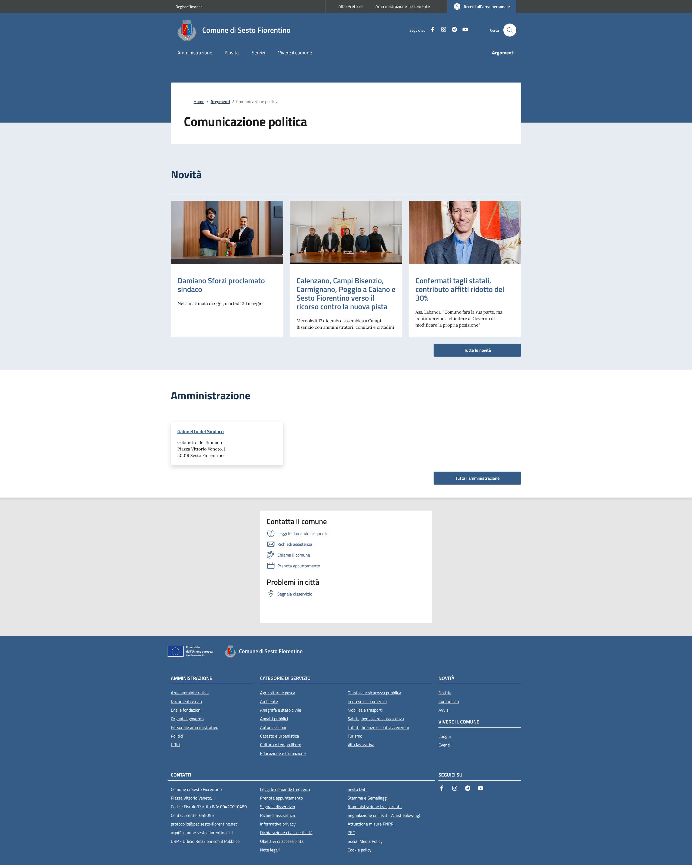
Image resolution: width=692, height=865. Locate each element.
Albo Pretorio (350, 6)
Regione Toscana (189, 6)
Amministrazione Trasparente (402, 6)
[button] (481, 6)
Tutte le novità (477, 350)
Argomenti (220, 101)
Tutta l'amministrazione (477, 478)
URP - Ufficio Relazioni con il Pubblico (205, 841)
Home (199, 101)
